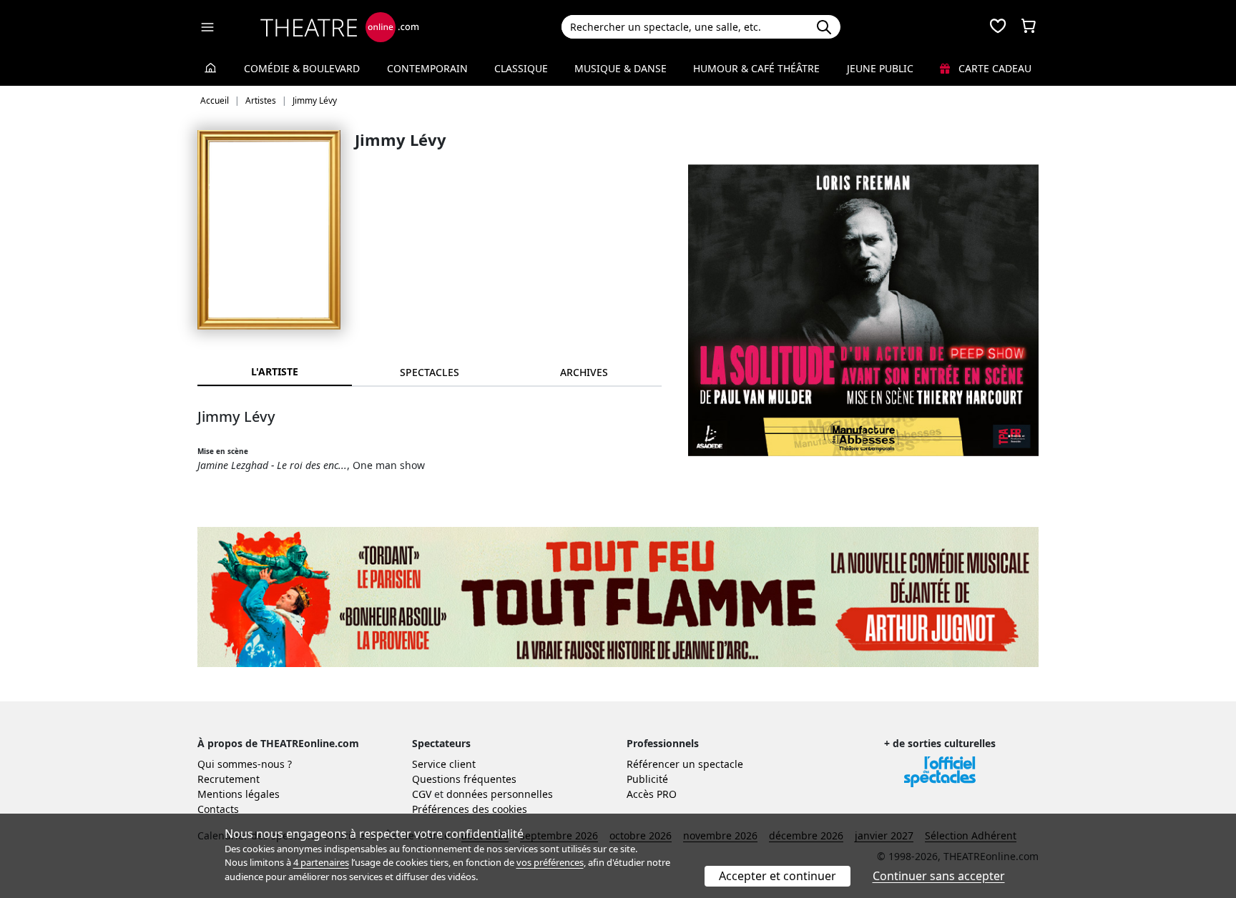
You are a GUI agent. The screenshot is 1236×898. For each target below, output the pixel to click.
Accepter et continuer (777, 876)
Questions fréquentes (464, 779)
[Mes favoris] (998, 27)
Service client (444, 764)
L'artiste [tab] (274, 371)
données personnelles (499, 794)
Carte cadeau (993, 68)
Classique (521, 68)
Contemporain (427, 68)
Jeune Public (880, 68)
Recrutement (228, 779)
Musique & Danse (620, 68)
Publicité (647, 779)
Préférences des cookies (469, 809)
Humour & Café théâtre (756, 68)
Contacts (218, 809)
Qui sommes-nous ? (244, 764)
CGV (421, 794)
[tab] (429, 372)
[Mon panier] (1028, 27)
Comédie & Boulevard (302, 68)
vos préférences (550, 862)
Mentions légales (238, 794)
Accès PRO (652, 794)
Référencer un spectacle (685, 764)
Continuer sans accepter (939, 876)
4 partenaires (321, 862)
